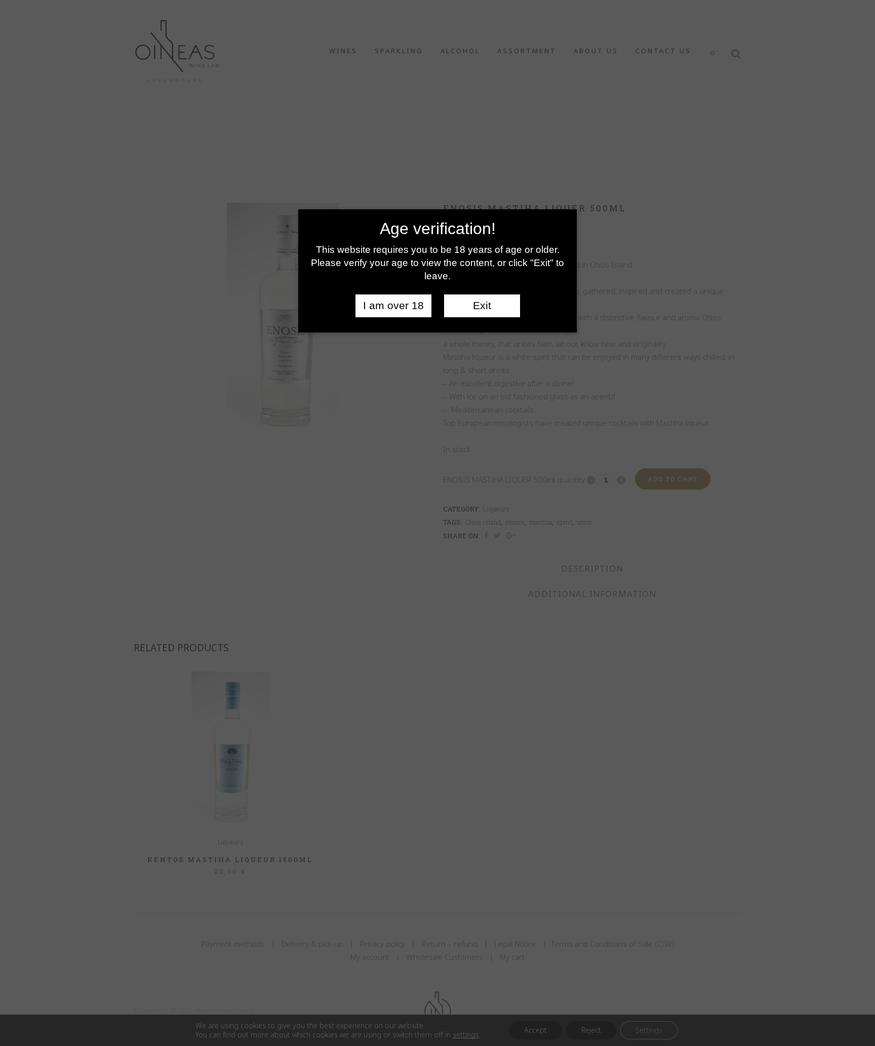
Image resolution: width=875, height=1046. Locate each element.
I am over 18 (393, 306)
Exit (482, 306)
